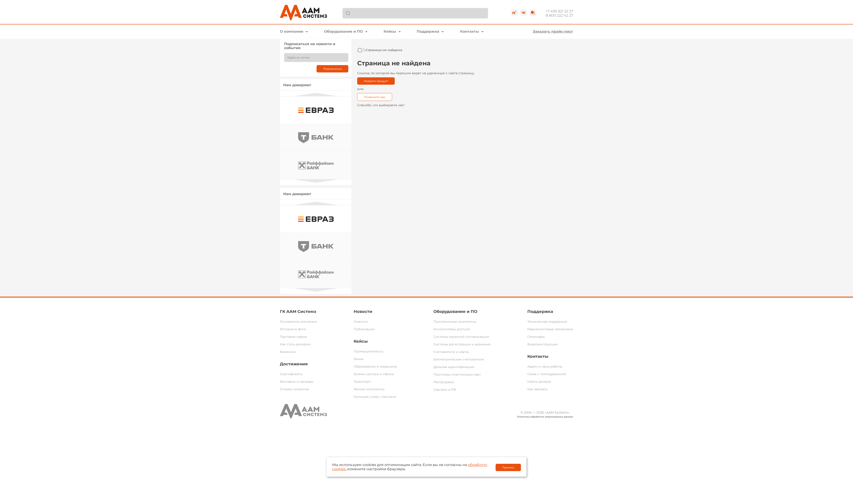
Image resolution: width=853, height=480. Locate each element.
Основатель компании (298, 322)
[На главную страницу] (360, 50)
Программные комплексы (454, 322)
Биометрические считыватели (458, 359)
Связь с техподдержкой (546, 374)
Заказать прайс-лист (553, 31)
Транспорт (362, 382)
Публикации (364, 329)
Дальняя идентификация (453, 367)
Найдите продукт (376, 81)
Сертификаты (291, 374)
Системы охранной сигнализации (461, 337)
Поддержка (428, 31)
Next (316, 181)
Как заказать (537, 389)
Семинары (536, 337)
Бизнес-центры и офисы (374, 374)
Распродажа (443, 382)
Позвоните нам (374, 97)
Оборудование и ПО (343, 31)
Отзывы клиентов (294, 389)
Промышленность (368, 351)
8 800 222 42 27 (559, 15)
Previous (316, 94)
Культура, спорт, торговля (375, 397)
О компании (291, 31)
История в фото (293, 329)
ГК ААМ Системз (298, 311)
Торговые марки (293, 337)
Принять (508, 467)
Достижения (294, 364)
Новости (363, 311)
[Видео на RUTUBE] (514, 12)
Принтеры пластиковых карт (457, 374)
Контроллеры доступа (451, 329)
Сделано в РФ (444, 390)
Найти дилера (539, 382)
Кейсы (390, 31)
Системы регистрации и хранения (461, 344)
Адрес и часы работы (544, 366)
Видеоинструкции (542, 344)
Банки (359, 359)
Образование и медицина (375, 366)
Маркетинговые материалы (550, 329)
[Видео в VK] (523, 12)
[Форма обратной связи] (532, 12)
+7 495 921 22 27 (559, 11)
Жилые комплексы (369, 389)
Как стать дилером (295, 344)
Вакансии (288, 352)
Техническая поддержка (547, 322)
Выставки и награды (296, 382)
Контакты (469, 31)
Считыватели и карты (451, 352)
